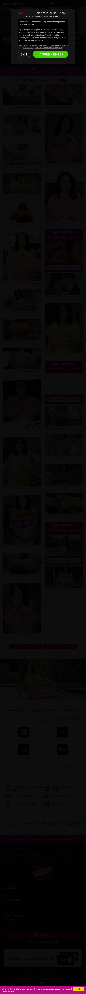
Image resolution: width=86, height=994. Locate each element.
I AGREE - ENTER (51, 54)
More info (11, 991)
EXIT (24, 54)
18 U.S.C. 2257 (28, 48)
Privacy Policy (57, 48)
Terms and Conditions (43, 48)
